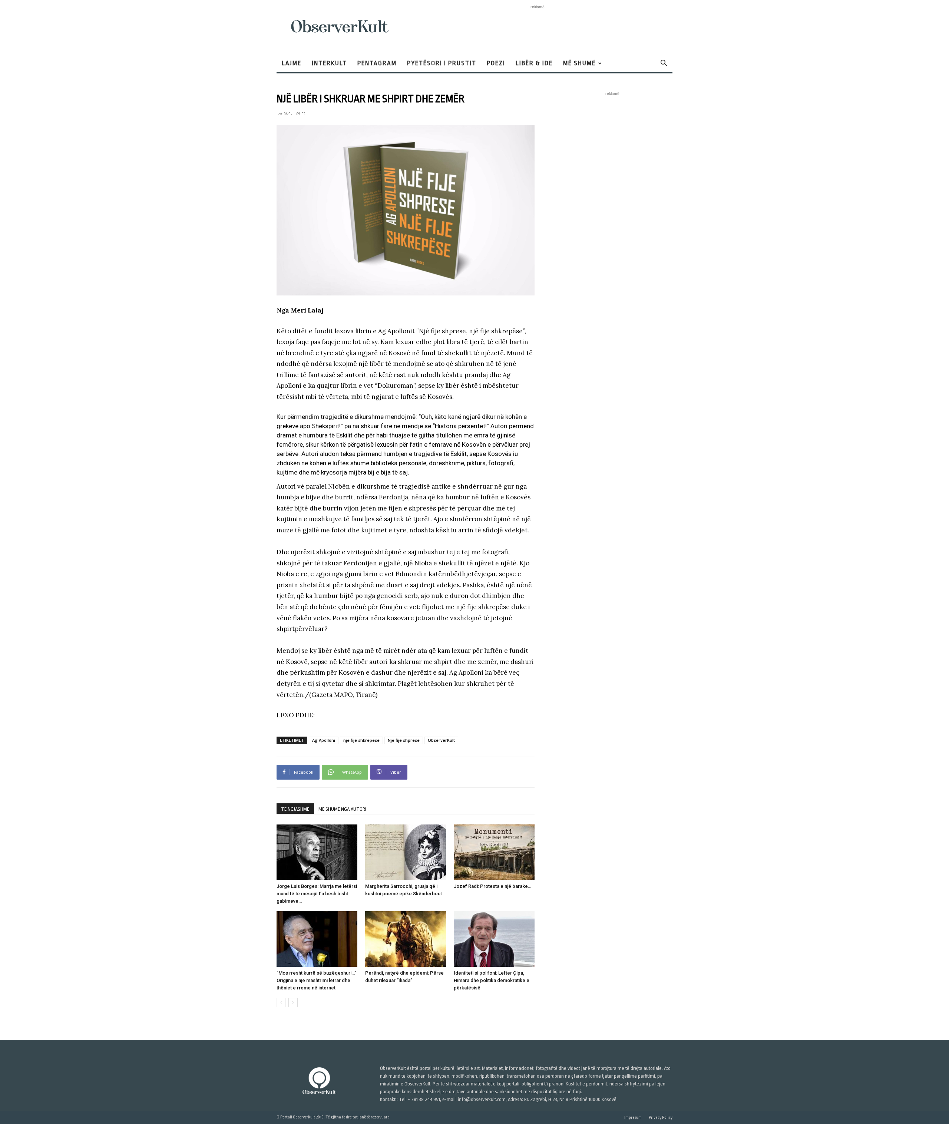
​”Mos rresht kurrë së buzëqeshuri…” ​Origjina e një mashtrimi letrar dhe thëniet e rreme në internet (317, 980)
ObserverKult (441, 740)
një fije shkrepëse (361, 740)
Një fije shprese (404, 740)
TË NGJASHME (295, 809)
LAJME (291, 63)
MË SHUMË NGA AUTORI (342, 809)
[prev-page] (281, 1002)
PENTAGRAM (377, 63)
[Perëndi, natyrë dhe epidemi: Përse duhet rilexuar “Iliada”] (405, 939)
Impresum (633, 1117)
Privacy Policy (660, 1117)
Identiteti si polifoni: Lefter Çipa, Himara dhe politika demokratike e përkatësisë (491, 980)
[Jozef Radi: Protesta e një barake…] (494, 852)
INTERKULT (329, 63)
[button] (663, 63)
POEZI (496, 63)
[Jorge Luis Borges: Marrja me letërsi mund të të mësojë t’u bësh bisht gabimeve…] (317, 852)
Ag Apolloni (323, 740)
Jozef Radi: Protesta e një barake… (492, 886)
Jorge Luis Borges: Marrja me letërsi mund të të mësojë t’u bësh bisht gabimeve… (317, 893)
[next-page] (293, 1002)
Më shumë (579, 63)
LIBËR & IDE (534, 63)
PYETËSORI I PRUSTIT (441, 63)
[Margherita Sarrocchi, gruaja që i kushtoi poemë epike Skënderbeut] (405, 852)
